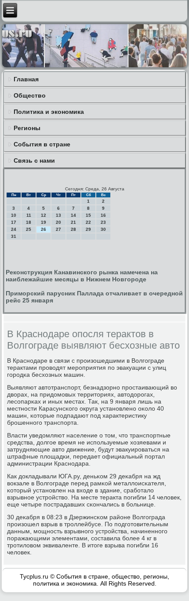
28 (73, 229)
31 (13, 236)
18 (28, 222)
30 (103, 229)
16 (103, 215)
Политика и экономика (49, 111)
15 (88, 215)
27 (58, 229)
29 (88, 229)
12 (43, 215)
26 (43, 229)
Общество (30, 95)
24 (13, 229)
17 (13, 222)
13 (58, 215)
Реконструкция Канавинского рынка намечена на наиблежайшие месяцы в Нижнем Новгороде (82, 276)
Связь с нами (34, 160)
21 (73, 222)
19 (43, 222)
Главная (26, 79)
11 (28, 215)
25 (28, 229)
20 (58, 222)
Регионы (27, 127)
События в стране (42, 144)
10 (13, 215)
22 (88, 222)
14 (73, 215)
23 (103, 222)
